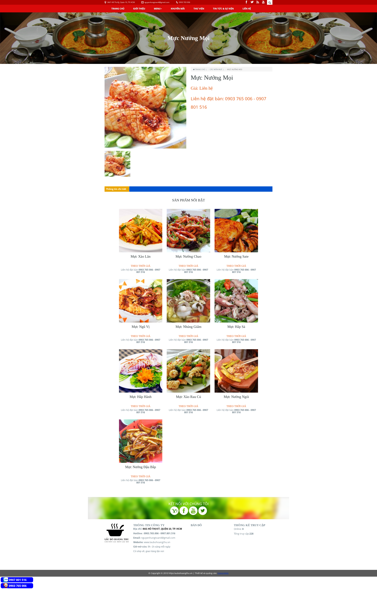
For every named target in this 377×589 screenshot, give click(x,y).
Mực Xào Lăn (141, 256)
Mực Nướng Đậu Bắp (140, 467)
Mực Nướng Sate (236, 256)
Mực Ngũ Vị (141, 327)
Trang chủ (117, 8)
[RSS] (258, 2)
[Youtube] (263, 2)
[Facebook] (246, 2)
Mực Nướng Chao (188, 256)
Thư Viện (199, 8)
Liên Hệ (247, 8)
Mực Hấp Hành (141, 397)
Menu (157, 8)
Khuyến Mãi (178, 8)
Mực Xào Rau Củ (188, 397)
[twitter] (252, 2)
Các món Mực (216, 69)
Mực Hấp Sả (236, 327)
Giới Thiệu (139, 8)
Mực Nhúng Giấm (188, 327)
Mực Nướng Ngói (236, 397)
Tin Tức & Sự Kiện (223, 8)
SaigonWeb (223, 573)
